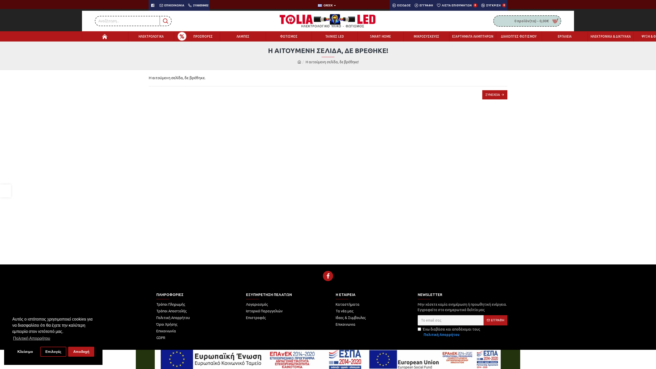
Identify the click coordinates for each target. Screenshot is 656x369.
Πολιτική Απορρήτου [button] (31, 338)
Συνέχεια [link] (492, 94)
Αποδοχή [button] (81, 352)
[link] (5, 190)
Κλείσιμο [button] (25, 352)
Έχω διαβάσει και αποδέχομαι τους (451, 332)
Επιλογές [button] (53, 352)
